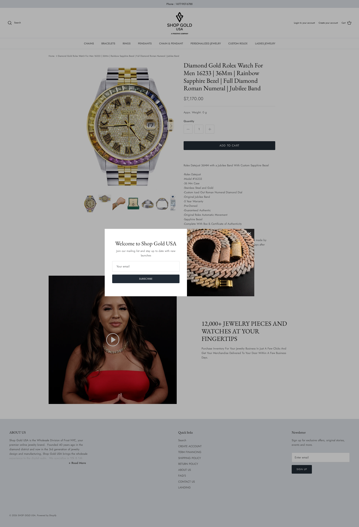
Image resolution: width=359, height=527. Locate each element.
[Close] (250, 233)
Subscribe (145, 279)
